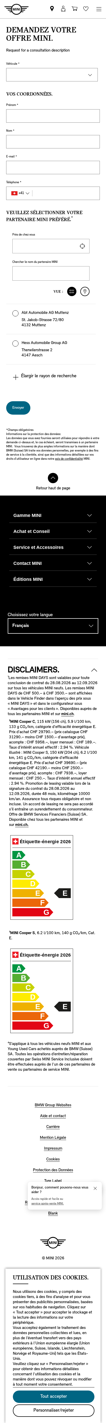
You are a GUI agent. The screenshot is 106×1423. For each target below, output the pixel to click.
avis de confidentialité (69, 459)
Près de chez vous (23, 234)
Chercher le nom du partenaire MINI (35, 262)
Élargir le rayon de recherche (48, 376)
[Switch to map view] (85, 291)
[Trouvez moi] (82, 246)
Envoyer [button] (18, 408)
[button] (51, 319)
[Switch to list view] (71, 291)
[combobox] (51, 246)
